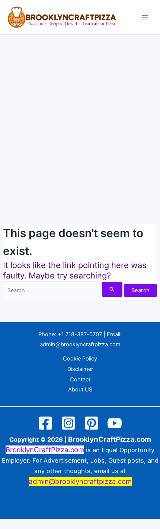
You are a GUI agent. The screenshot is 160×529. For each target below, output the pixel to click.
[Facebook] (45, 423)
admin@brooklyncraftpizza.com (80, 344)
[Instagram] (68, 423)
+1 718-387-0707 (80, 334)
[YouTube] (114, 423)
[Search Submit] (112, 289)
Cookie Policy (80, 358)
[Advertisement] (80, 118)
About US (80, 389)
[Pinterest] (91, 423)
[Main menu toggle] (145, 17)
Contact (80, 379)
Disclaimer (80, 369)
